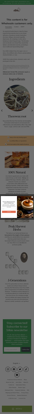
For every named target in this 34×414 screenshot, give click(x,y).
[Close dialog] (32, 197)
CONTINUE (9, 211)
